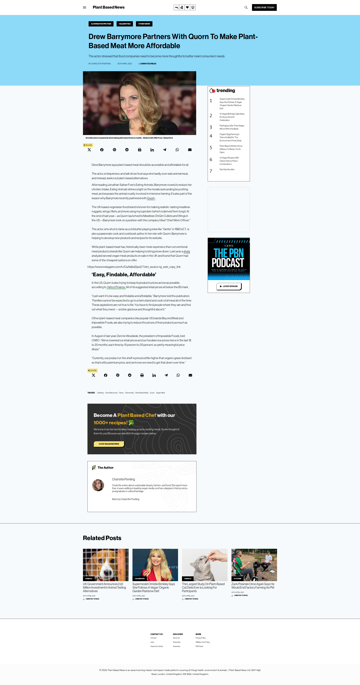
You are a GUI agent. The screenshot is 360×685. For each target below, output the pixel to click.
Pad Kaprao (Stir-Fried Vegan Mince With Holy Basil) (232, 127)
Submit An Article (156, 646)
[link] (184, 7)
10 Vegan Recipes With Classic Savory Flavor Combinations (229, 161)
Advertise (176, 646)
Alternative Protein (101, 24)
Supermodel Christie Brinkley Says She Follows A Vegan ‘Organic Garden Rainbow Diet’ (232, 104)
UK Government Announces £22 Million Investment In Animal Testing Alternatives (104, 587)
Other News (144, 24)
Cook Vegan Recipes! (109, 444)
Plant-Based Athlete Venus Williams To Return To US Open (231, 149)
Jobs (152, 642)
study (187, 251)
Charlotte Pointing (101, 63)
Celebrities (124, 24)
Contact (153, 638)
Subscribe (176, 642)
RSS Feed (199, 646)
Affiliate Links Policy (203, 642)
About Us (176, 638)
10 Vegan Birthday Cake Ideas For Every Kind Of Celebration (232, 117)
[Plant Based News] (84, 7)
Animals (88, 579)
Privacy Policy (201, 638)
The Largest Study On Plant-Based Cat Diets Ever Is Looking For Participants (203, 587)
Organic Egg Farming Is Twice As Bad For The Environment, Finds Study (230, 137)
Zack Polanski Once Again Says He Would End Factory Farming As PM (252, 585)
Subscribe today (264, 7)
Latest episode (230, 286)
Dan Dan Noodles (227, 169)
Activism (237, 579)
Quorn (151, 198)
